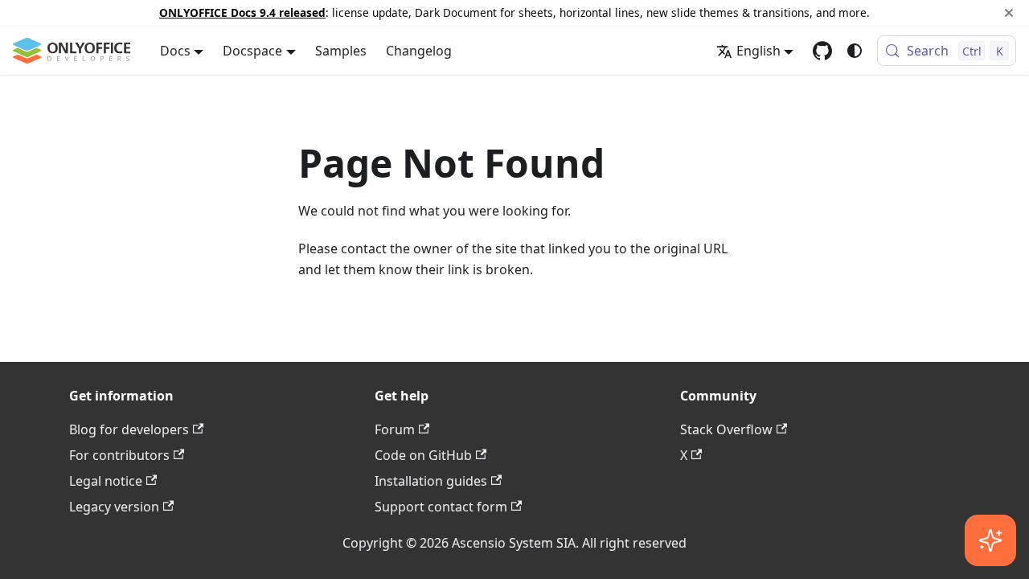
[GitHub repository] (822, 51)
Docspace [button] (252, 51)
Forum (395, 429)
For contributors (119, 455)
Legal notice (105, 481)
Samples (341, 51)
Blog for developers (129, 429)
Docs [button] (175, 51)
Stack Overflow (726, 429)
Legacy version (114, 506)
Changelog (419, 51)
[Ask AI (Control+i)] (990, 540)
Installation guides (431, 481)
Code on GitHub (423, 455)
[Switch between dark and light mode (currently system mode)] (854, 51)
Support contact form (441, 506)
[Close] (1009, 13)
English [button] (758, 51)
